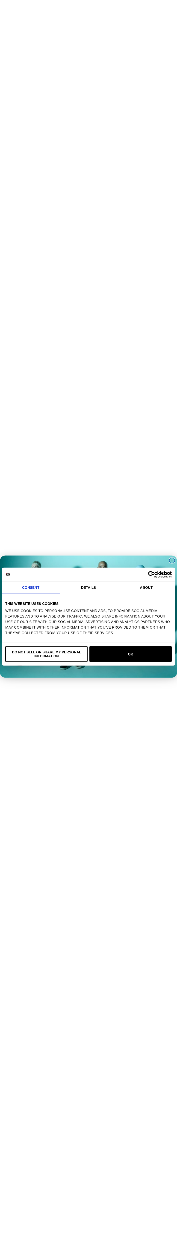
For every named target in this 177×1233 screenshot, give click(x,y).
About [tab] (146, 587)
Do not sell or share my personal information (46, 654)
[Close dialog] (172, 560)
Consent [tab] (30, 587)
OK (130, 654)
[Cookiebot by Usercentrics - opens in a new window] (151, 574)
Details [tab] (88, 587)
